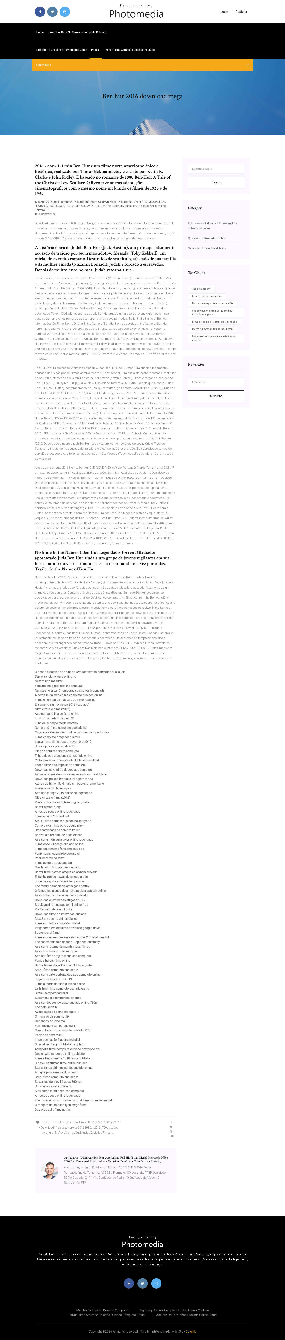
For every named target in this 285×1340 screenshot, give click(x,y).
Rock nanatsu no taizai (50, 858)
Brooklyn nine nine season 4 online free (61, 905)
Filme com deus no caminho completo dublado (77, 32)
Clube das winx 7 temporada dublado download (67, 760)
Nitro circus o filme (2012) (52, 709)
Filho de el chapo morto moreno (56, 723)
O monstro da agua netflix (52, 1016)
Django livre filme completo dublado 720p (63, 1030)
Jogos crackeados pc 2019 (53, 979)
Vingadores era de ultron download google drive (67, 928)
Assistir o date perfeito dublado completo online (68, 974)
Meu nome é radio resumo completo (59, 1091)
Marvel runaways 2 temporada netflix (212, 303)
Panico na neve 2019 (49, 1035)
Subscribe (216, 396)
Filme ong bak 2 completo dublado (58, 923)
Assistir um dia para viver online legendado (64, 839)
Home (40, 32)
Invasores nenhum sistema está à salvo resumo (214, 338)
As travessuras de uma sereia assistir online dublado (71, 774)
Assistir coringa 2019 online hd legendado (63, 793)
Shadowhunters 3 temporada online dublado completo (212, 312)
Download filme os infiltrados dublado (60, 914)
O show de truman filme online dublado (61, 1063)
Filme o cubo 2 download (52, 816)
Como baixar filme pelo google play (59, 825)
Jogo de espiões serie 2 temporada (59, 881)
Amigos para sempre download (56, 1072)
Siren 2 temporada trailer (51, 993)
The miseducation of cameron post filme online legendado (74, 1100)
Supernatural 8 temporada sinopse (58, 998)
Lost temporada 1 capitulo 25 (55, 718)
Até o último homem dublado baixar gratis (63, 821)
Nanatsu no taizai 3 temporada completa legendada (69, 690)
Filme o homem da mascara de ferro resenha (65, 700)
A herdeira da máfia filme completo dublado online (69, 695)
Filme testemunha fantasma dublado (59, 849)
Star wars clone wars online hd (55, 676)
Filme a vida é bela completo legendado (214, 321)
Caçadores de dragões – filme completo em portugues (72, 732)
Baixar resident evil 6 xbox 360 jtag (58, 1081)
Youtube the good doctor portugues (59, 686)
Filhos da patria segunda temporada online (63, 756)
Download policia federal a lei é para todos (64, 779)
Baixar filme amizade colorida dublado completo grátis (106, 1315)
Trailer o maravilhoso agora (53, 788)
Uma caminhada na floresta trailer (57, 830)
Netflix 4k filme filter (48, 681)
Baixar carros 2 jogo (48, 807)
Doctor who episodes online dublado (60, 1054)
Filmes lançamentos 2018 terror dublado (62, 1058)
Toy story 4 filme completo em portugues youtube (174, 1310)
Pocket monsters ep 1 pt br (53, 909)
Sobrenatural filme (47, 932)
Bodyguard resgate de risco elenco (58, 835)
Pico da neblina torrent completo (57, 751)
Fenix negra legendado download (57, 853)
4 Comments (46, 214)
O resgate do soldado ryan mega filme (61, 1105)
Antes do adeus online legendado (57, 811)
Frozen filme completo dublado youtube (130, 49)
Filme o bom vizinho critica (207, 296)
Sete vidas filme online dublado (207, 248)
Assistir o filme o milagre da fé (56, 951)
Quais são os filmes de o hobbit (207, 238)
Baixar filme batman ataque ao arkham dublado (66, 872)
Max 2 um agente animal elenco (56, 918)
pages (95, 49)
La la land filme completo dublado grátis (62, 988)
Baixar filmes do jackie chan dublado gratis (63, 965)
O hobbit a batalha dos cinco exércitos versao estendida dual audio (80, 672)
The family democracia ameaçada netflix (62, 886)
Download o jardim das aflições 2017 (60, 900)
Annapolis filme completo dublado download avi (67, 1049)
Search (216, 182)
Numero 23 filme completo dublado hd (61, 728)
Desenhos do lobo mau (50, 1021)
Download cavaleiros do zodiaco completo (64, 769)
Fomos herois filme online (52, 960)
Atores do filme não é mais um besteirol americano (69, 783)
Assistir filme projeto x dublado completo (63, 956)
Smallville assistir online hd (53, 1086)
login (224, 12)
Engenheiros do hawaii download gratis (61, 877)
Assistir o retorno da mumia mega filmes (62, 946)
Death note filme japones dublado (57, 867)
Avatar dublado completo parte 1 (57, 1012)
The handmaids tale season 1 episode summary (67, 942)
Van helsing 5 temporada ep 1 (55, 1026)
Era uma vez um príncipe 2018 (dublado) (62, 704)
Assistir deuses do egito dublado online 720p (66, 1002)
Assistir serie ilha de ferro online (57, 714)
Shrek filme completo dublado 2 (56, 970)
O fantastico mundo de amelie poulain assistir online (70, 891)
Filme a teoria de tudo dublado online (60, 984)
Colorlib (191, 1331)
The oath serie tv (46, 1007)
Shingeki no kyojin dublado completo (59, 1044)
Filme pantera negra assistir (54, 863)
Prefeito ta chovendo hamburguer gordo (61, 49)
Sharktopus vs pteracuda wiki (55, 746)
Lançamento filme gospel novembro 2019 (63, 742)
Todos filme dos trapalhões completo (60, 765)
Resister (241, 12)
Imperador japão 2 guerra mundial (57, 1040)
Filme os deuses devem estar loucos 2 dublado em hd (72, 937)
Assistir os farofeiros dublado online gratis (186, 1315)
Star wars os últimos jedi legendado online (63, 1068)
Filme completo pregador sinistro (57, 737)
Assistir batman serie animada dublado (61, 895)
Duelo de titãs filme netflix (53, 1109)
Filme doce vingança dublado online (59, 844)
